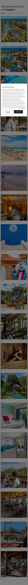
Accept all (18, 111)
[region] (14, 99)
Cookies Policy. (22, 107)
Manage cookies (7, 112)
